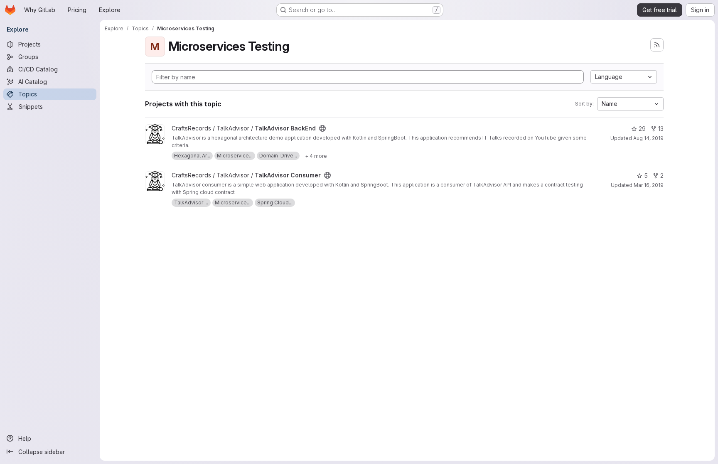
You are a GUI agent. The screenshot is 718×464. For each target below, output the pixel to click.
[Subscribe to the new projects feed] (657, 45)
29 (642, 128)
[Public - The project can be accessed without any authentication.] (322, 128)
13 (661, 128)
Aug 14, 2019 (648, 138)
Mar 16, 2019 (649, 185)
